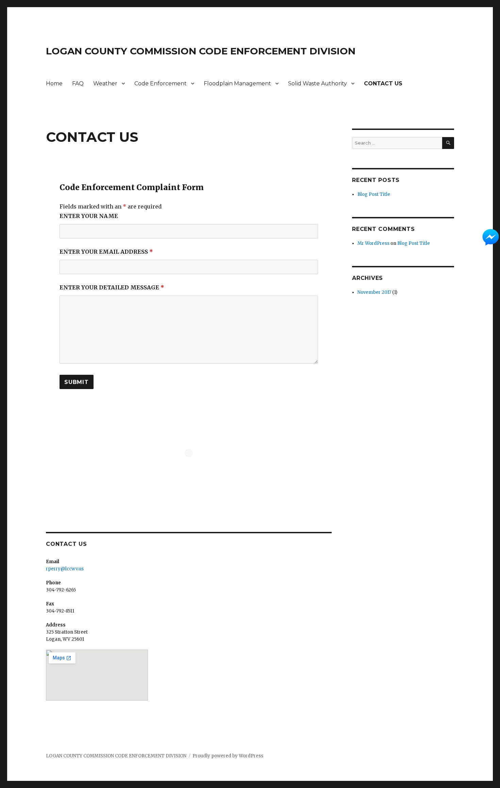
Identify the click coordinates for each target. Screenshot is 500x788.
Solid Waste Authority (317, 83)
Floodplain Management (237, 83)
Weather (105, 83)
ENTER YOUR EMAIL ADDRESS (106, 251)
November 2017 (374, 292)
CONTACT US (383, 83)
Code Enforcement (160, 83)
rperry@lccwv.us (65, 569)
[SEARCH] (448, 143)
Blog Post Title (373, 194)
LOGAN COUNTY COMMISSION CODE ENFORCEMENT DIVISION (200, 51)
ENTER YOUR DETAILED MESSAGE (112, 287)
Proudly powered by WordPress (228, 756)
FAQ (78, 83)
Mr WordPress (373, 243)
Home (54, 83)
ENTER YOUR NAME (89, 216)
